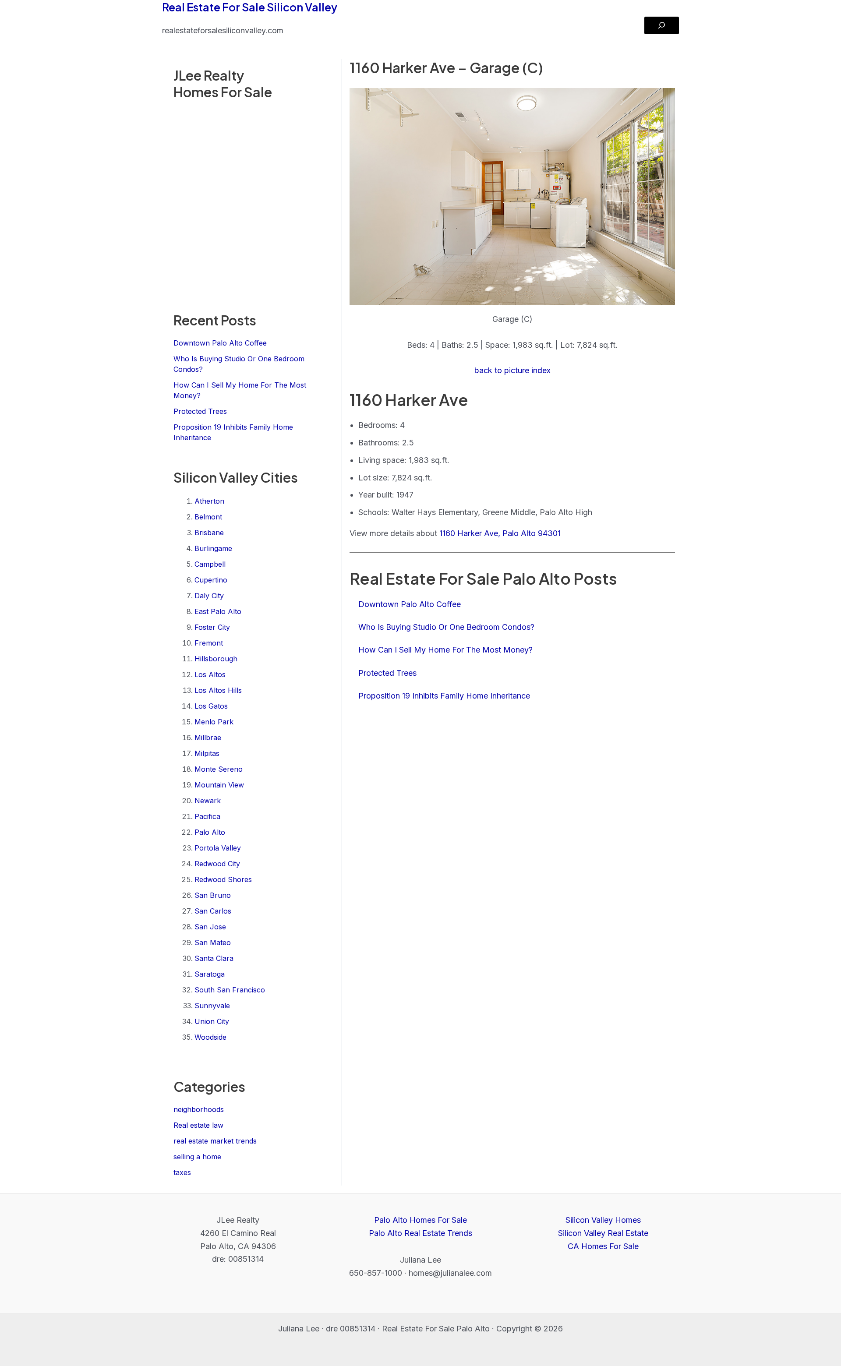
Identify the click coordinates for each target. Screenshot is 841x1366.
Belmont (208, 516)
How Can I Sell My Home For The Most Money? (445, 649)
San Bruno (212, 895)
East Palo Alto (217, 611)
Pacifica (207, 816)
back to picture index (512, 370)
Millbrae (207, 737)
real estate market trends (215, 1141)
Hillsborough (215, 658)
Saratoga (209, 974)
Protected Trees (200, 411)
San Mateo (212, 942)
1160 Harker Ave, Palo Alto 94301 (500, 533)
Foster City (212, 627)
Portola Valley (217, 848)
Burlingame (213, 548)
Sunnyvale (212, 1005)
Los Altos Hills (218, 690)
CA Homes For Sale (603, 1246)
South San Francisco (229, 989)
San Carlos (212, 911)
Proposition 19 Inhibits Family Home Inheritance (444, 695)
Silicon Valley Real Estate (603, 1233)
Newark (207, 800)
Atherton (209, 501)
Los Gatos (211, 706)
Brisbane (209, 532)
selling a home (197, 1156)
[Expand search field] (661, 25)
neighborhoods (198, 1109)
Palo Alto (209, 832)
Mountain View (219, 784)
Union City (211, 1021)
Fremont (208, 643)
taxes (182, 1172)
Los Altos (210, 674)
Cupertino (210, 579)
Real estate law (198, 1125)
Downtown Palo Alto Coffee (220, 343)
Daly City (209, 595)
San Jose (210, 926)
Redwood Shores (223, 879)
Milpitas (206, 753)
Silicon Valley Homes (603, 1220)
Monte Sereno (218, 769)
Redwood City (217, 863)
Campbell (210, 564)
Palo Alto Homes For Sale (420, 1220)
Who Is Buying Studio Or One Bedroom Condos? (446, 627)
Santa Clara (213, 958)
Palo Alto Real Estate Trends (420, 1233)
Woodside (210, 1037)
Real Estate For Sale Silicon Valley (249, 7)
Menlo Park (213, 721)
